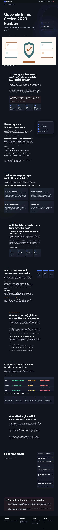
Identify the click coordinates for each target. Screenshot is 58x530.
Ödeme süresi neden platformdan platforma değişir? (44, 475)
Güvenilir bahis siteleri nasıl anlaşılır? (44, 453)
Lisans (39, 1)
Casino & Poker (43, 1)
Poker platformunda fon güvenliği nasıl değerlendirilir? (44, 470)
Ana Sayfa (5, 4)
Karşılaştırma (48, 1)
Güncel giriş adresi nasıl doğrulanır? (44, 461)
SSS (51, 1)
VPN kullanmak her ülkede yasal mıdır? (45, 483)
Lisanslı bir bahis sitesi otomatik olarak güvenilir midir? (43, 458)
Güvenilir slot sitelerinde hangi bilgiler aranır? (44, 466)
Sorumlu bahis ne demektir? (43, 486)
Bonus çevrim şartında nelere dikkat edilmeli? (44, 479)
